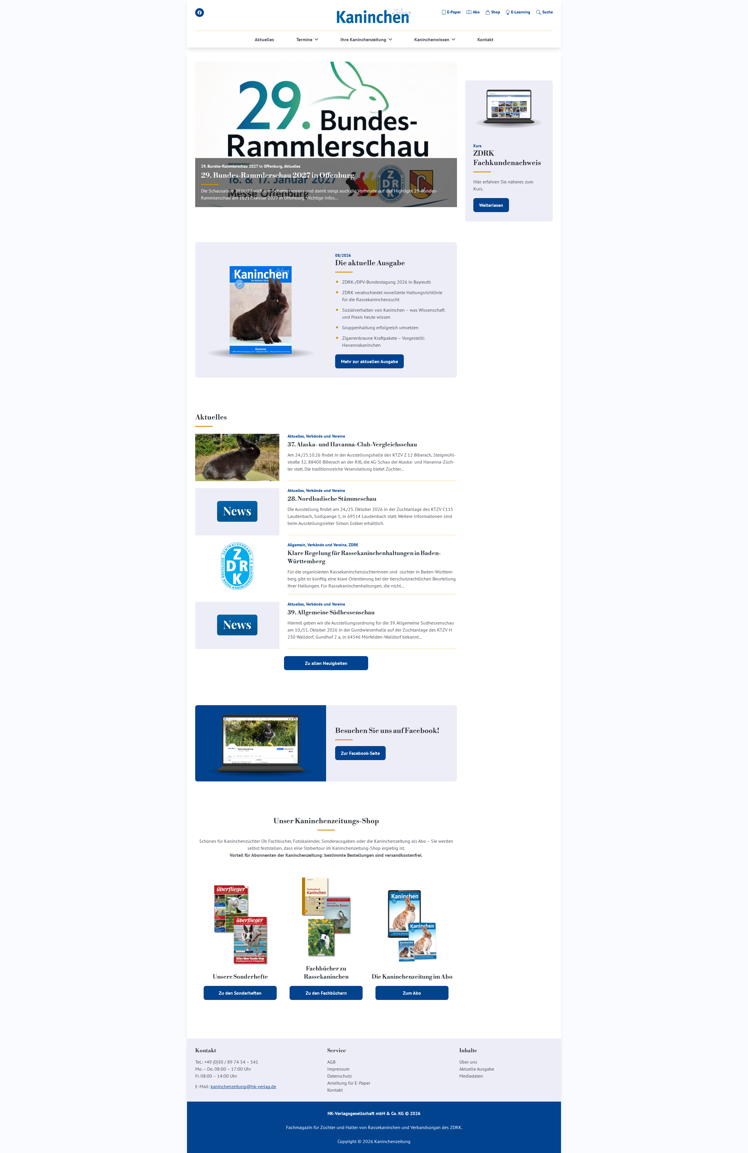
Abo (476, 12)
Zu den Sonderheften (240, 993)
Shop (495, 12)
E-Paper (454, 12)
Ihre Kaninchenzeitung (363, 39)
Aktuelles (264, 39)
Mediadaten (471, 1076)
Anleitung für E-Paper (348, 1083)
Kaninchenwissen (431, 39)
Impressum (338, 1069)
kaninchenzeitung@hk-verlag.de (243, 1086)
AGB (331, 1062)
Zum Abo (412, 993)
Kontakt (485, 39)
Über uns (468, 1062)
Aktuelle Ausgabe (476, 1069)
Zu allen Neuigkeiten (326, 663)
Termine (304, 39)
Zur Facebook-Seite (360, 753)
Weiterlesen (491, 205)
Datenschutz (339, 1076)
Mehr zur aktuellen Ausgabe (369, 361)
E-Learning (520, 12)
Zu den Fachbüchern (326, 993)
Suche (547, 12)
